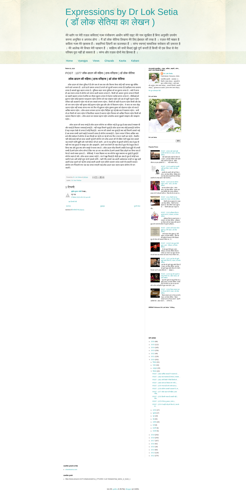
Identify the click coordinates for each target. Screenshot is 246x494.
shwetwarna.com (71, 469)
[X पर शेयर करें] (98, 177)
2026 (153, 341)
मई (154, 419)
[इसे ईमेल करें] (93, 177)
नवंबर (154, 365)
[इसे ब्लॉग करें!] (96, 177)
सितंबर (155, 371)
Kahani (135, 60)
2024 (153, 347)
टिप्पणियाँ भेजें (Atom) (78, 210)
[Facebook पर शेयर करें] (101, 177)
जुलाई (154, 413)
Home (69, 60)
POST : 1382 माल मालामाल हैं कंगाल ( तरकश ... (166, 377)
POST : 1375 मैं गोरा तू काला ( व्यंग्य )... (164, 401)
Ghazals (109, 60)
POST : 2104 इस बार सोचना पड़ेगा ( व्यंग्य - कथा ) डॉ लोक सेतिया (169, 184)
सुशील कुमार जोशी (76, 191)
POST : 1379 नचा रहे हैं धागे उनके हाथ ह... (164, 386)
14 (72, 180)
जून (154, 416)
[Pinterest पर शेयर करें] (103, 177)
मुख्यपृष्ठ (102, 206)
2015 (153, 447)
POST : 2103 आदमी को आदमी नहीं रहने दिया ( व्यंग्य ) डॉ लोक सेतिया (170, 168)
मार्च (154, 425)
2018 (153, 438)
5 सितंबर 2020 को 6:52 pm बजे (80, 197)
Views (96, 60)
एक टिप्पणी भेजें (73, 202)
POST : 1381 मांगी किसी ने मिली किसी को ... (165, 380)
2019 (153, 435)
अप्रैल (155, 422)
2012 (153, 456)
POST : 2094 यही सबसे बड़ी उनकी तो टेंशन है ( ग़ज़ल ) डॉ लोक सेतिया (170, 153)
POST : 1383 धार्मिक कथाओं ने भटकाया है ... (165, 374)
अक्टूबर (155, 368)
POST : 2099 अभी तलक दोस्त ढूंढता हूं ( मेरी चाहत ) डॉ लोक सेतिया (170, 230)
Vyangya (83, 60)
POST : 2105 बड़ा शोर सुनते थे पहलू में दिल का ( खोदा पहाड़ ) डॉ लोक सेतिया (170, 276)
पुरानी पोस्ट (137, 206)
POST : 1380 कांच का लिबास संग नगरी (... (164, 383)
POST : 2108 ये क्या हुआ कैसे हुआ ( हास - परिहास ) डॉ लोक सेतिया (170, 245)
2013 (153, 453)
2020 (153, 360)
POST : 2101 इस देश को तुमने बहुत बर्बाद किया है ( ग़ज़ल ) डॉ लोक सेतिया (171, 260)
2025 (153, 345)
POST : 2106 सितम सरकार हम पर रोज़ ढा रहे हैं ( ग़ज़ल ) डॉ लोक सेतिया (170, 291)
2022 (153, 353)
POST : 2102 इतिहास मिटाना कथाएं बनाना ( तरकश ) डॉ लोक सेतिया (170, 214)
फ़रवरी (155, 428)
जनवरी (155, 431)
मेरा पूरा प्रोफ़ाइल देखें (154, 90)
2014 (153, 450)
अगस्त (155, 410)
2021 (153, 356)
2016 (153, 444)
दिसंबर (155, 362)
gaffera (115, 489)
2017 (153, 441)
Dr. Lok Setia (168, 73)
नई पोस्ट (68, 206)
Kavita (122, 60)
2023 (153, 350)
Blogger (128, 489)
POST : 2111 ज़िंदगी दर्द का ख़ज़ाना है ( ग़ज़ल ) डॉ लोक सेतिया (170, 198)
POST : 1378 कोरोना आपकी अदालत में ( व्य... (165, 389)
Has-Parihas (77, 180)
